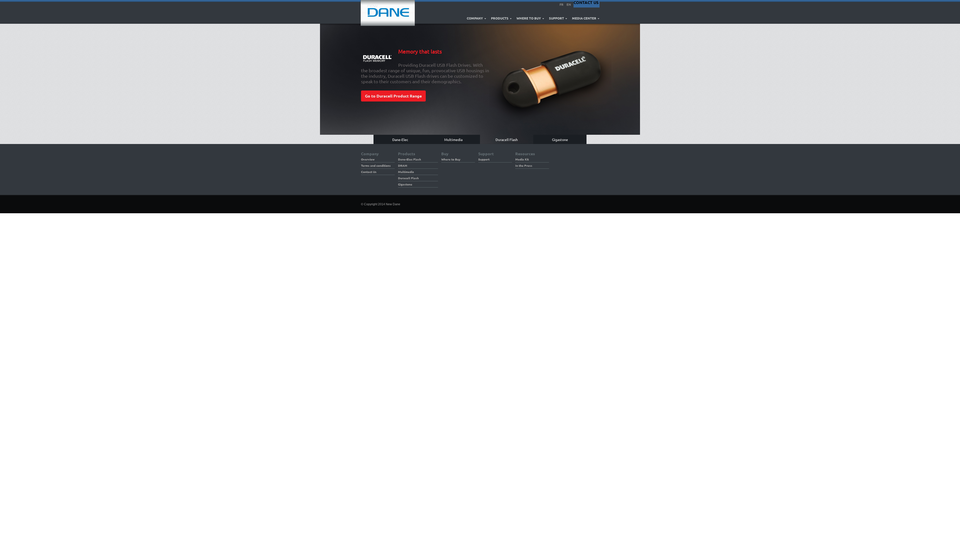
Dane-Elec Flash (409, 159)
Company (475, 18)
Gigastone (405, 184)
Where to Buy (528, 18)
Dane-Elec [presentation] (400, 139)
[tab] (400, 139)
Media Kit (522, 159)
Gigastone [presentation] (560, 139)
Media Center (584, 18)
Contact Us (368, 172)
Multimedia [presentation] (453, 139)
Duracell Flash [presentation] (507, 139)
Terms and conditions (376, 166)
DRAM (402, 166)
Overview (367, 159)
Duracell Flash (408, 178)
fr (562, 4)
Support (556, 18)
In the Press (523, 166)
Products (499, 18)
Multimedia (406, 172)
